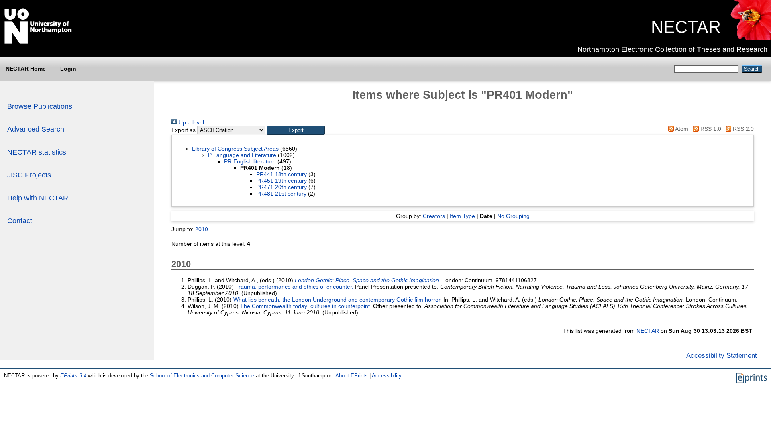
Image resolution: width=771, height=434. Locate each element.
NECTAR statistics (36, 152)
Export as (183, 130)
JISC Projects (29, 175)
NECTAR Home (26, 68)
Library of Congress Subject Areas (235, 148)
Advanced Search (35, 129)
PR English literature (250, 161)
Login (68, 68)
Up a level (190, 122)
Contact (19, 221)
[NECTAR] (750, 38)
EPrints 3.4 (73, 376)
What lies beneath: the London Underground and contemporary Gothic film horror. (337, 299)
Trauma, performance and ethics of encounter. (294, 286)
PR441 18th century (281, 174)
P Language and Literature (242, 155)
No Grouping (513, 216)
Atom (681, 129)
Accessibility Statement (721, 355)
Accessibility (387, 376)
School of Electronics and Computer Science (202, 376)
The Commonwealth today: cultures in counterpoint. (305, 306)
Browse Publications (39, 106)
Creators (434, 216)
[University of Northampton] (38, 42)
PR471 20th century (281, 187)
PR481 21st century (281, 193)
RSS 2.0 (742, 129)
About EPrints (351, 376)
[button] (296, 130)
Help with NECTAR (37, 198)
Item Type (462, 216)
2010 (201, 229)
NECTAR (686, 27)
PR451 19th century (281, 180)
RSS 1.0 (710, 129)
